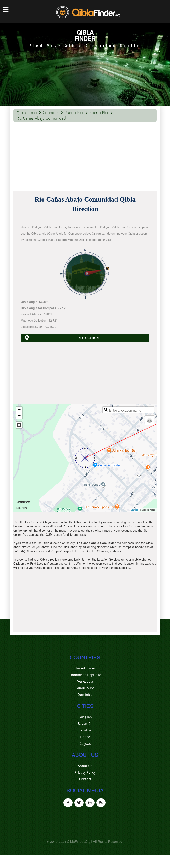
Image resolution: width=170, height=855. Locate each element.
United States (85, 668)
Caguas (85, 743)
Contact (85, 779)
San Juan (85, 717)
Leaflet (134, 509)
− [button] (19, 415)
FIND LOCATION (87, 338)
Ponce (85, 737)
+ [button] (19, 409)
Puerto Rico (74, 112)
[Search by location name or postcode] (106, 410)
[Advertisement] (85, 157)
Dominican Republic (85, 674)
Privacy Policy (85, 772)
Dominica (85, 694)
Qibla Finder (27, 112)
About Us (85, 766)
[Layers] (149, 420)
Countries (51, 112)
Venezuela (85, 681)
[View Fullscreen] (19, 425)
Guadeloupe (85, 688)
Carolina (85, 730)
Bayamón (85, 723)
